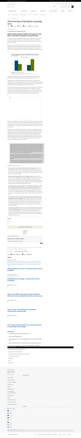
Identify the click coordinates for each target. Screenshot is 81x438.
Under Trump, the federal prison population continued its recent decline (21, 310)
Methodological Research (12, 404)
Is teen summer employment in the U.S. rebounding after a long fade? (24, 345)
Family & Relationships (11, 392)
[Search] (73, 7)
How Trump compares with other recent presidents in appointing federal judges (24, 326)
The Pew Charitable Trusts (64, 431)
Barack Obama (9, 247)
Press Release (10, 362)
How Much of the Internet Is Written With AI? (19, 333)
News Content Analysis (38, 247)
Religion (8, 386)
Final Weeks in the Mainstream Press (15, 351)
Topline (9, 360)
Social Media (16, 249)
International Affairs (11, 380)
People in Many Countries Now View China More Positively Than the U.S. (25, 343)
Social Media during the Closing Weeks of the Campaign (18, 353)
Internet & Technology (11, 399)
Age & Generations (10, 389)
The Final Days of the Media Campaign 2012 (16, 349)
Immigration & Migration (11, 382)
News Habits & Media (11, 402)
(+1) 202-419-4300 (10, 374)
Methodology (10, 358)
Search (54, 6)
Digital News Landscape (16, 247)
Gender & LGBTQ (10, 391)
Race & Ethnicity (10, 384)
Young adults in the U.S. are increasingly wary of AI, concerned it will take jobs (25, 339)
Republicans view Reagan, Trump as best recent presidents (23, 279)
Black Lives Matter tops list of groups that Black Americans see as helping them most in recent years (24, 295)
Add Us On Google (11, 29)
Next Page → (25, 233)
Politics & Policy (10, 377)
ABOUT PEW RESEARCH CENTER (12, 429)
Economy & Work (10, 395)
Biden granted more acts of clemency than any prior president (24, 269)
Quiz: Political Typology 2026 (15, 336)
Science (8, 397)
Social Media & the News (22, 249)
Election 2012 (22, 247)
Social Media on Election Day (13, 356)
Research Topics (12, 10)
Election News (27, 247)
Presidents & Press (10, 249)
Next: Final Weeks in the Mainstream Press (25, 227)
